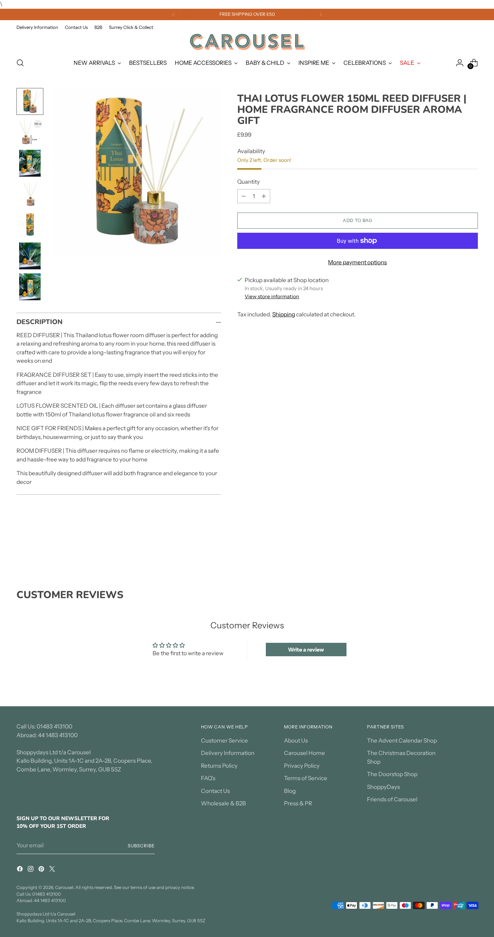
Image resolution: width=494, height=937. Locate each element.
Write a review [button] (306, 649)
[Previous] (173, 14)
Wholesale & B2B (223, 803)
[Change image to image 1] (29, 101)
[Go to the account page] (459, 63)
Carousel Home (304, 753)
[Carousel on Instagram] (31, 870)
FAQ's (208, 778)
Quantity (248, 181)
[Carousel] (247, 41)
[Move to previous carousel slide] (456, 553)
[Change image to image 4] (29, 194)
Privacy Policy (302, 765)
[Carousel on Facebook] (20, 870)
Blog (290, 791)
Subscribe (141, 845)
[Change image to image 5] (29, 225)
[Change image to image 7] (29, 286)
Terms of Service (305, 778)
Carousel (64, 887)
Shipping (283, 314)
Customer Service (224, 740)
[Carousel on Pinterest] (42, 870)
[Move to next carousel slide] (472, 553)
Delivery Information (227, 753)
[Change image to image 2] (29, 132)
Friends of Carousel (392, 799)
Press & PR (298, 803)
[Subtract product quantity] (244, 196)
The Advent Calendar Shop (402, 740)
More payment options (357, 262)
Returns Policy (219, 765)
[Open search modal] (20, 63)
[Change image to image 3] (29, 163)
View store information (272, 296)
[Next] (321, 14)
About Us (296, 740)
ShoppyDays (383, 787)
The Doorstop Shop (392, 774)
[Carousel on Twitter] (53, 870)
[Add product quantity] (264, 196)
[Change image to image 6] (29, 255)
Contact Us (215, 791)
